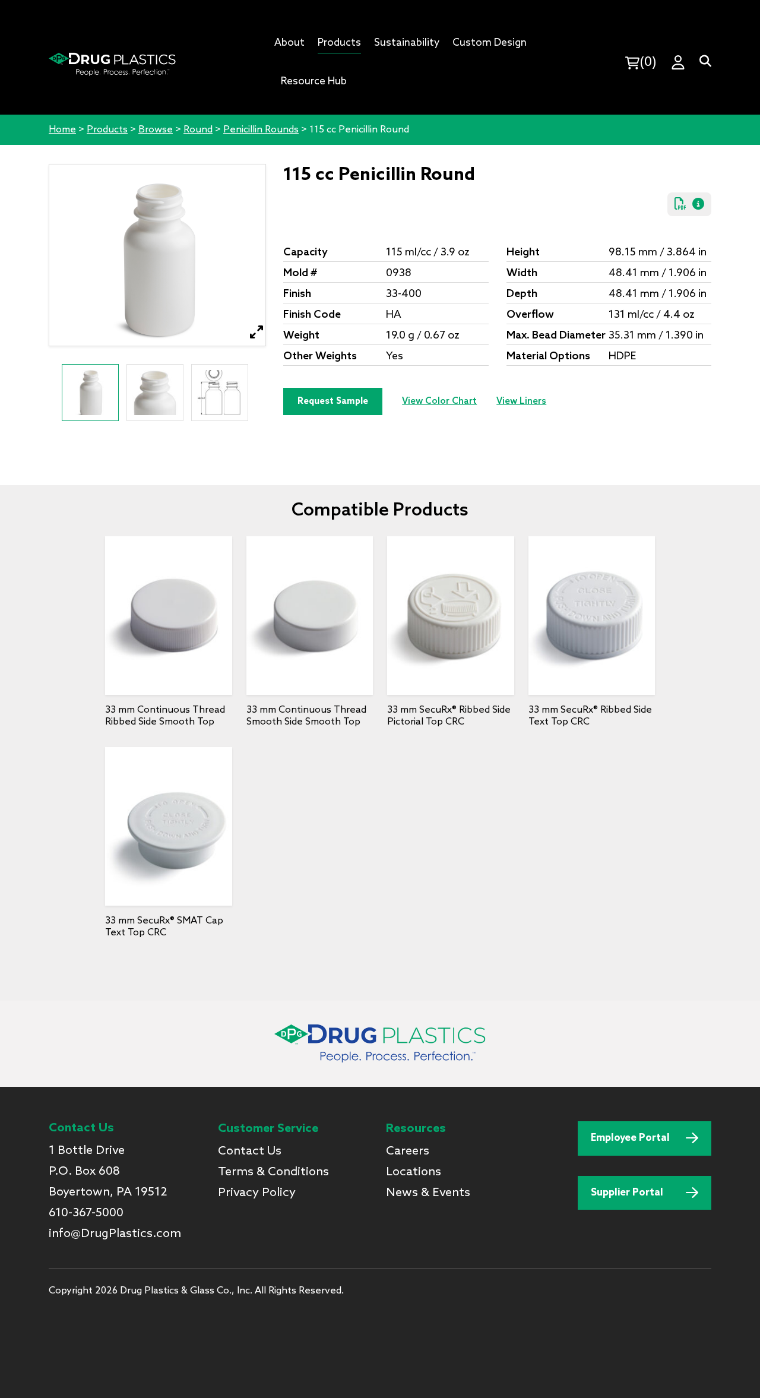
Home (62, 129)
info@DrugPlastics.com (115, 1234)
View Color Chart (439, 401)
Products (107, 129)
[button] (257, 332)
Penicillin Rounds (261, 129)
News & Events (428, 1193)
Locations (413, 1172)
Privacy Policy (257, 1193)
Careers (407, 1151)
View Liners (521, 401)
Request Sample (332, 401)
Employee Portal (630, 1138)
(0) (648, 62)
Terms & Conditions (273, 1172)
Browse (155, 129)
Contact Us (249, 1151)
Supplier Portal (627, 1193)
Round (198, 129)
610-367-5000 (86, 1213)
